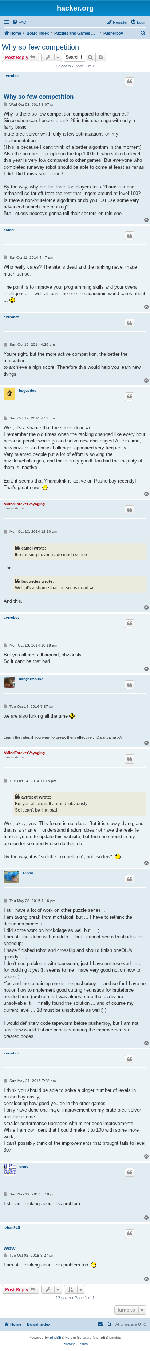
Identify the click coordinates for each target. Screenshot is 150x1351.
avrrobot (11, 76)
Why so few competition (40, 47)
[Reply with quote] (129, 81)
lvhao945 (12, 1228)
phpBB (56, 1337)
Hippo (28, 873)
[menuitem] (19, 22)
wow (10, 1248)
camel (9, 230)
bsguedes (27, 390)
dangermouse (31, 679)
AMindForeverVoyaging (24, 504)
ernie (23, 1166)
